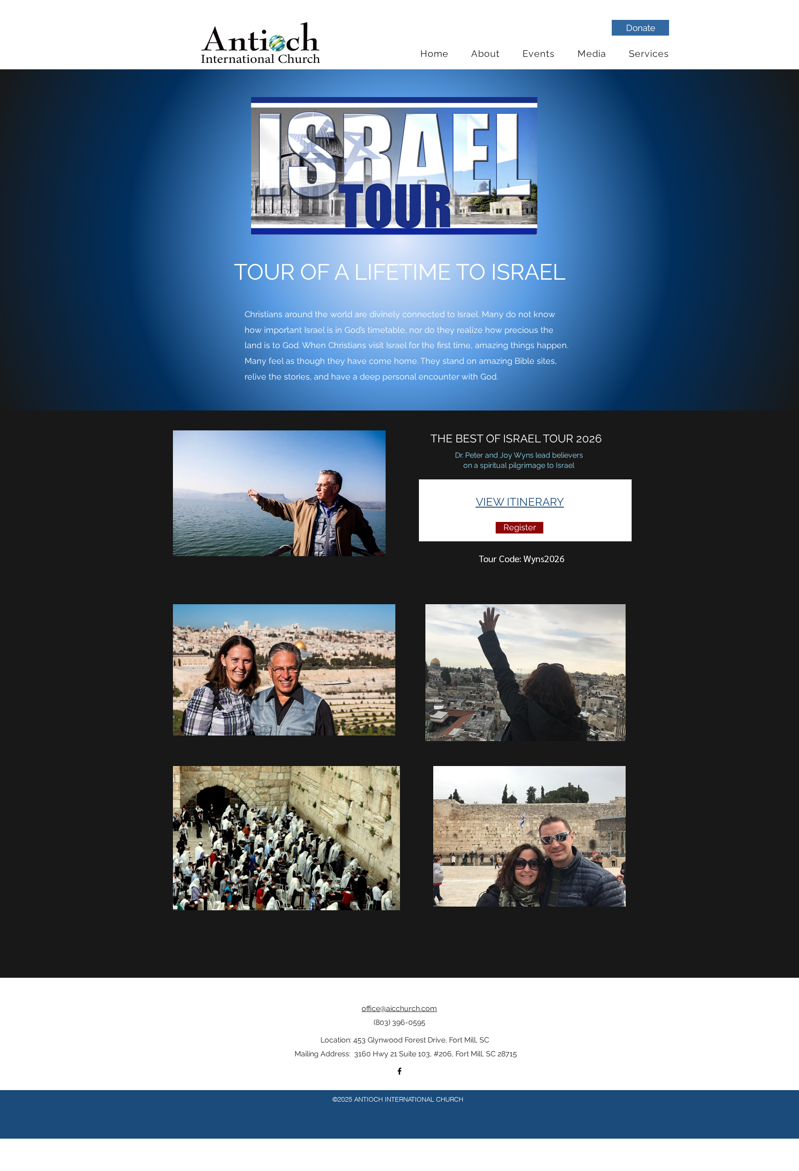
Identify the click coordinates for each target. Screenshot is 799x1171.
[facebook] (399, 1071)
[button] (486, 53)
